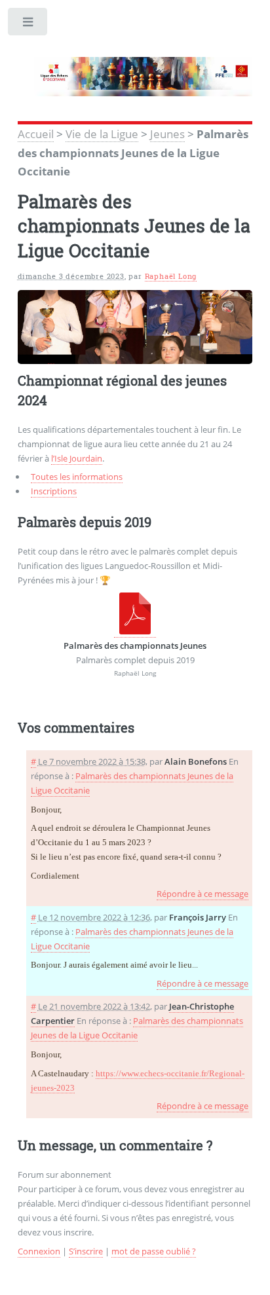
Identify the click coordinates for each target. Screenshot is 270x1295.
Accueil (36, 133)
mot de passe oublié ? (153, 1251)
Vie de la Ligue (102, 133)
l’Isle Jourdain (76, 458)
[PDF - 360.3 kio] (135, 631)
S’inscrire (86, 1251)
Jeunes (167, 133)
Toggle (28, 24)
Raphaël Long (171, 276)
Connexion (39, 1251)
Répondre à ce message (202, 894)
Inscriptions (54, 491)
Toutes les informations (77, 477)
